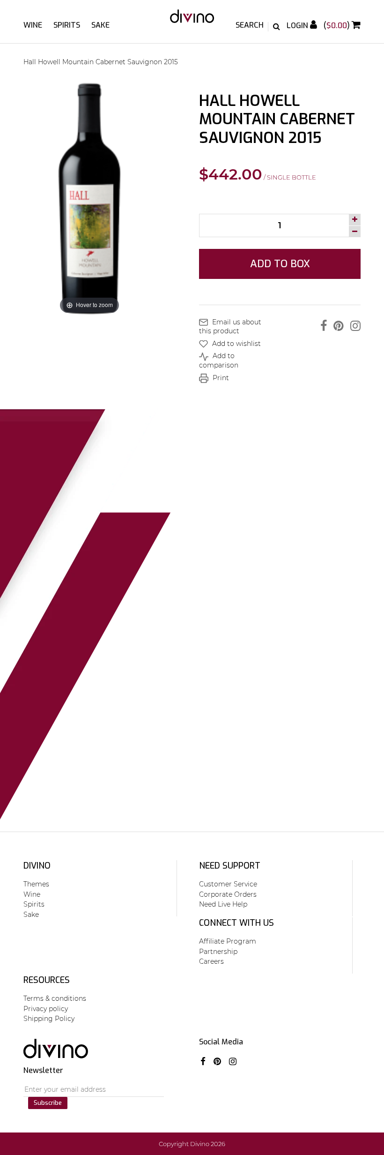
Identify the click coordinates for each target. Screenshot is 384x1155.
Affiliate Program (227, 941)
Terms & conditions (54, 998)
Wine (32, 25)
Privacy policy (45, 1009)
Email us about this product (230, 327)
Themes (36, 884)
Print (220, 378)
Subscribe (48, 1103)
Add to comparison (218, 360)
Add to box (280, 263)
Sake (100, 25)
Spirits (66, 25)
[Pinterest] (336, 326)
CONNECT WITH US (236, 923)
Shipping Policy (48, 1018)
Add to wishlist (235, 343)
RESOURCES (46, 980)
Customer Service (228, 884)
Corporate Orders (228, 894)
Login (298, 25)
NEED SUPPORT (229, 865)
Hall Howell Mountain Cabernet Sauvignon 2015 (100, 62)
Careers (211, 961)
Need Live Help (223, 904)
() (338, 25)
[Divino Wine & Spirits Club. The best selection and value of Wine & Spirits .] (192, 21)
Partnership (218, 951)
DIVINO (37, 865)
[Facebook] (321, 326)
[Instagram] (353, 326)
